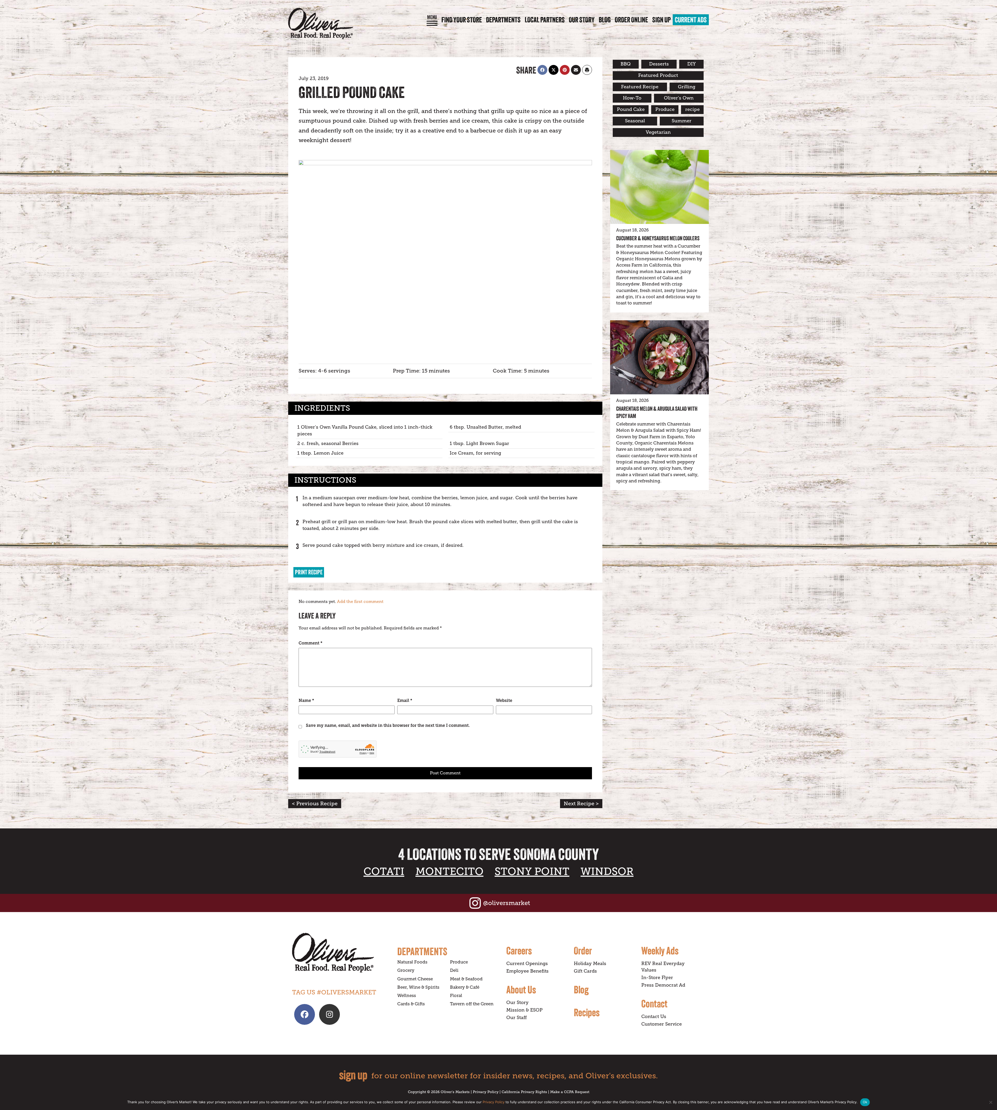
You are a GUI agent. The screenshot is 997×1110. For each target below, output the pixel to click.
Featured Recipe (639, 86)
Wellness (406, 995)
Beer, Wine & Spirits (418, 987)
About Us (521, 989)
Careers (519, 950)
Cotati (383, 871)
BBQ (626, 64)
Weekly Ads (659, 950)
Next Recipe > (581, 804)
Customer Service (661, 1024)
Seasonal (635, 120)
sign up (353, 1074)
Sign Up (661, 19)
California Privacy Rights (524, 1092)
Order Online (631, 19)
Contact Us (653, 1016)
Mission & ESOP (524, 1010)
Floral (456, 995)
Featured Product (658, 75)
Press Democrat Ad (663, 985)
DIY (691, 64)
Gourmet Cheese (415, 978)
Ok (865, 1102)
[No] (990, 1102)
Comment (310, 643)
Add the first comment (360, 601)
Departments (503, 19)
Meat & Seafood (466, 978)
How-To (632, 98)
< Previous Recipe (315, 804)
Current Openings (527, 963)
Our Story (582, 19)
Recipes (586, 1012)
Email (404, 700)
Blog (605, 19)
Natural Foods (412, 962)
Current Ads (691, 19)
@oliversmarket (506, 902)
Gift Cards (585, 971)
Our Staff (516, 1017)
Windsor (607, 871)
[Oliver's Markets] (320, 23)
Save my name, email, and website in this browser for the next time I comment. (388, 725)
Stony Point (532, 871)
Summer (681, 120)
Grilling (686, 86)
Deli (454, 970)
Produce (665, 109)
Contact (654, 1003)
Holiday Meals (590, 963)
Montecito (449, 871)
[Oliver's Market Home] (340, 953)
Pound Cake (631, 109)
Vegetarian (658, 132)
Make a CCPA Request (569, 1092)
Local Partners (545, 19)
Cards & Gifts (411, 1003)
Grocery (405, 970)
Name (306, 700)
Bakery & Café (464, 987)
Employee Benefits (527, 971)
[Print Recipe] (587, 70)
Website (504, 700)
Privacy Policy (485, 1092)
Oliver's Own (678, 98)
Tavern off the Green (472, 1003)
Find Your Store (461, 19)
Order (583, 950)
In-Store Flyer (657, 977)
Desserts (659, 64)
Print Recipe (308, 572)
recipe (692, 109)
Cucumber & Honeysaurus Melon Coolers (657, 238)
